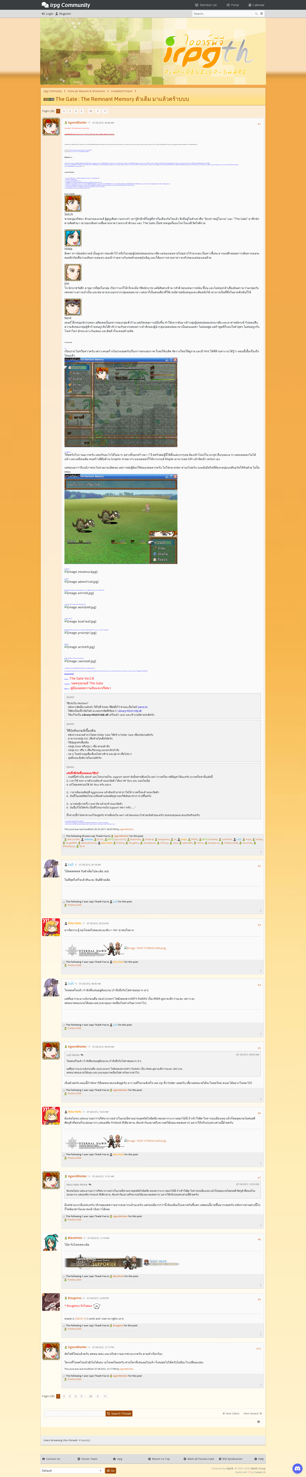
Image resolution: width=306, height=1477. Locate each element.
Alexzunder (73, 839)
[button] (261, 852)
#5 (259, 1048)
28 (90, 111)
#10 (258, 1348)
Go (112, 1471)
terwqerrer (214, 842)
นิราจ (82, 846)
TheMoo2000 (231, 842)
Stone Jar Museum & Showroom (86, 91)
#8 (259, 1239)
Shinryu (164, 842)
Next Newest (251, 1413)
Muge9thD (71, 842)
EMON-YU (81, 1318)
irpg (119, 1459)
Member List (208, 5)
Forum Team (88, 1459)
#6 (259, 1113)
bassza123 (116, 839)
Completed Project (121, 91)
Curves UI (259, 1472)
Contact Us (52, 1459)
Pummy (120, 842)
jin (174, 839)
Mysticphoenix (89, 842)
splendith (187, 842)
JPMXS (194, 839)
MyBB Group (258, 1468)
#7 (259, 1177)
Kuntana (210, 839)
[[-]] (64, 836)
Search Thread (120, 1413)
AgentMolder (77, 122)
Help (260, 1459)
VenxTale (247, 842)
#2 (259, 866)
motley (259, 839)
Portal (234, 5)
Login (48, 14)
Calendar (258, 5)
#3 (259, 925)
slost (175, 842)
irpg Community (53, 91)
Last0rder (227, 839)
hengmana (163, 839)
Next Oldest (232, 1413)
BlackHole (135, 839)
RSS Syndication (231, 1459)
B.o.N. (100, 839)
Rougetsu (133, 842)
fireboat (149, 839)
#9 (259, 1299)
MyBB (229, 1468)
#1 (259, 124)
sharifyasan (149, 842)
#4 (259, 985)
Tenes (200, 842)
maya (248, 839)
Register (64, 14)
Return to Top (160, 1459)
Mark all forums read (200, 1459)
